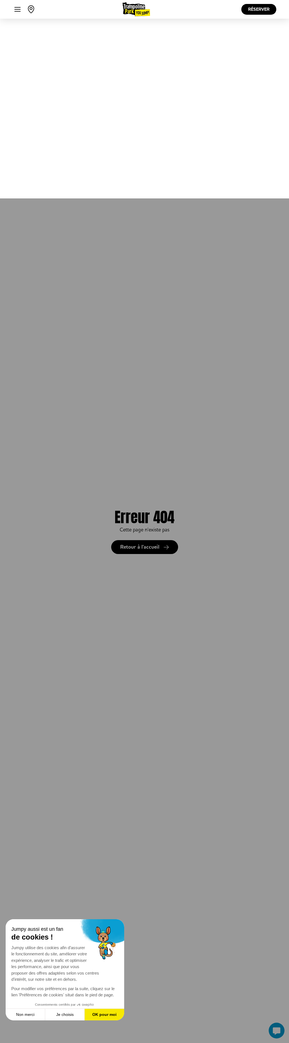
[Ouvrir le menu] (17, 9)
